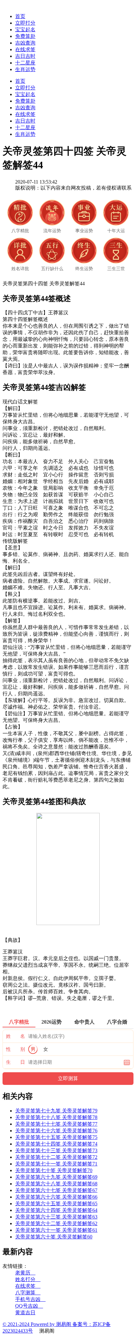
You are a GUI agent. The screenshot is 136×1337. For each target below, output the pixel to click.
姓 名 (15, 1036)
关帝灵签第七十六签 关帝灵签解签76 (56, 1130)
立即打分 (25, 23)
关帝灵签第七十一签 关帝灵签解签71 (56, 1163)
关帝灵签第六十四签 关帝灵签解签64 (56, 1210)
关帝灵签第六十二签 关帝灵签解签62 (56, 1223)
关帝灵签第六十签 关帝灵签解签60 (53, 1236)
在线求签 (25, 49)
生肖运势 (25, 69)
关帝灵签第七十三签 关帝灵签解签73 (56, 1150)
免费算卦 (25, 36)
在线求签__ (27, 1286)
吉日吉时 (25, 56)
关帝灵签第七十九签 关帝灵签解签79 (56, 1110)
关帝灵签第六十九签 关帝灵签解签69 (56, 1177)
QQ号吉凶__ (29, 1306)
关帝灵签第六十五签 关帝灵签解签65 (56, 1203)
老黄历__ (25, 1272)
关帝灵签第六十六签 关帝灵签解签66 (56, 1197)
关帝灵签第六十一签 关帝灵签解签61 (56, 1230)
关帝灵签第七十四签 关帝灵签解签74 (56, 1143)
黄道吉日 (25, 1312)
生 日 (15, 1062)
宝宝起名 (25, 29)
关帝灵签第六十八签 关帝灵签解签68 (56, 1183)
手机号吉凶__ (30, 1299)
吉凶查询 (25, 42)
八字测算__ (27, 1292)
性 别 (15, 1049)
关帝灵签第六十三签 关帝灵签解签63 (56, 1216)
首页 (20, 16)
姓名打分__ (27, 1279)
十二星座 (25, 62)
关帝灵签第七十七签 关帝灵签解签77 (56, 1124)
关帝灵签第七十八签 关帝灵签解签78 (56, 1117)
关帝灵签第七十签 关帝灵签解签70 (53, 1170)
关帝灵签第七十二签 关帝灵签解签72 (56, 1157)
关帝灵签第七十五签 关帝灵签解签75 (56, 1137)
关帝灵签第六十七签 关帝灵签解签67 (56, 1190)
